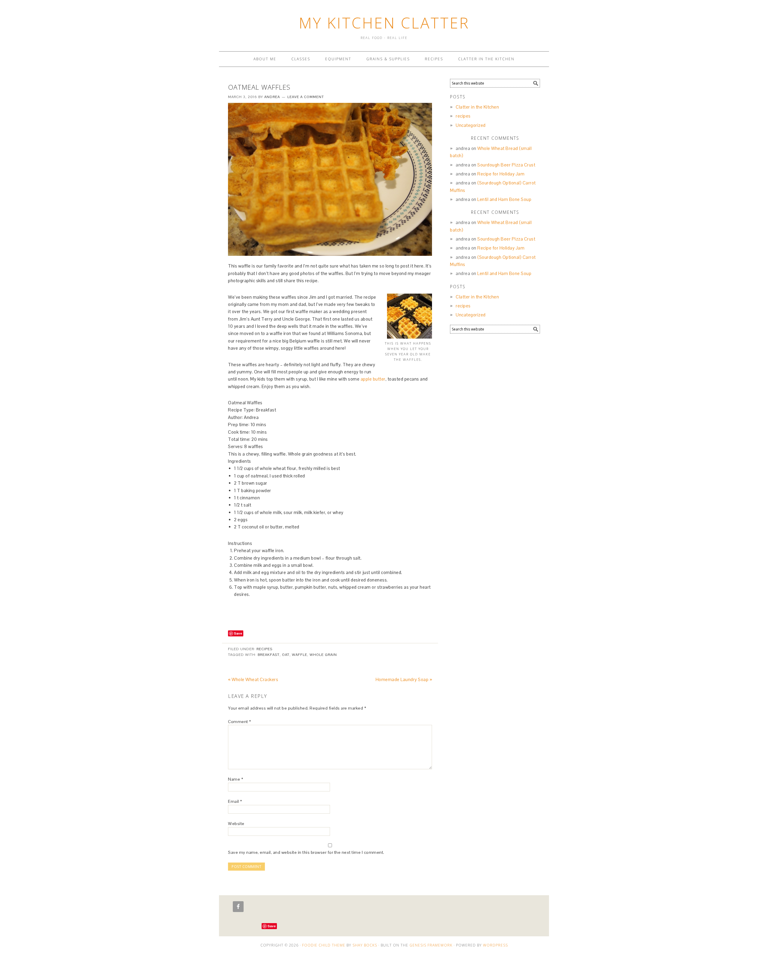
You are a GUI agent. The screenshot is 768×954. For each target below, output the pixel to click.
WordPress (495, 945)
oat (286, 654)
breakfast (269, 654)
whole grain (323, 654)
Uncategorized (471, 125)
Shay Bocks (364, 945)
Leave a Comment (305, 96)
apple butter (373, 379)
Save (238, 633)
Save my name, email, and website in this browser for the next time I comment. (306, 852)
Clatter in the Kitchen (477, 107)
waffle (299, 654)
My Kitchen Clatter (384, 23)
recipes (264, 649)
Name (235, 779)
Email (235, 801)
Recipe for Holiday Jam (500, 174)
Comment (239, 721)
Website (236, 823)
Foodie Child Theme (323, 945)
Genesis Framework (431, 945)
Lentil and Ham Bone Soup (504, 199)
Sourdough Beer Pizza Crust (506, 165)
